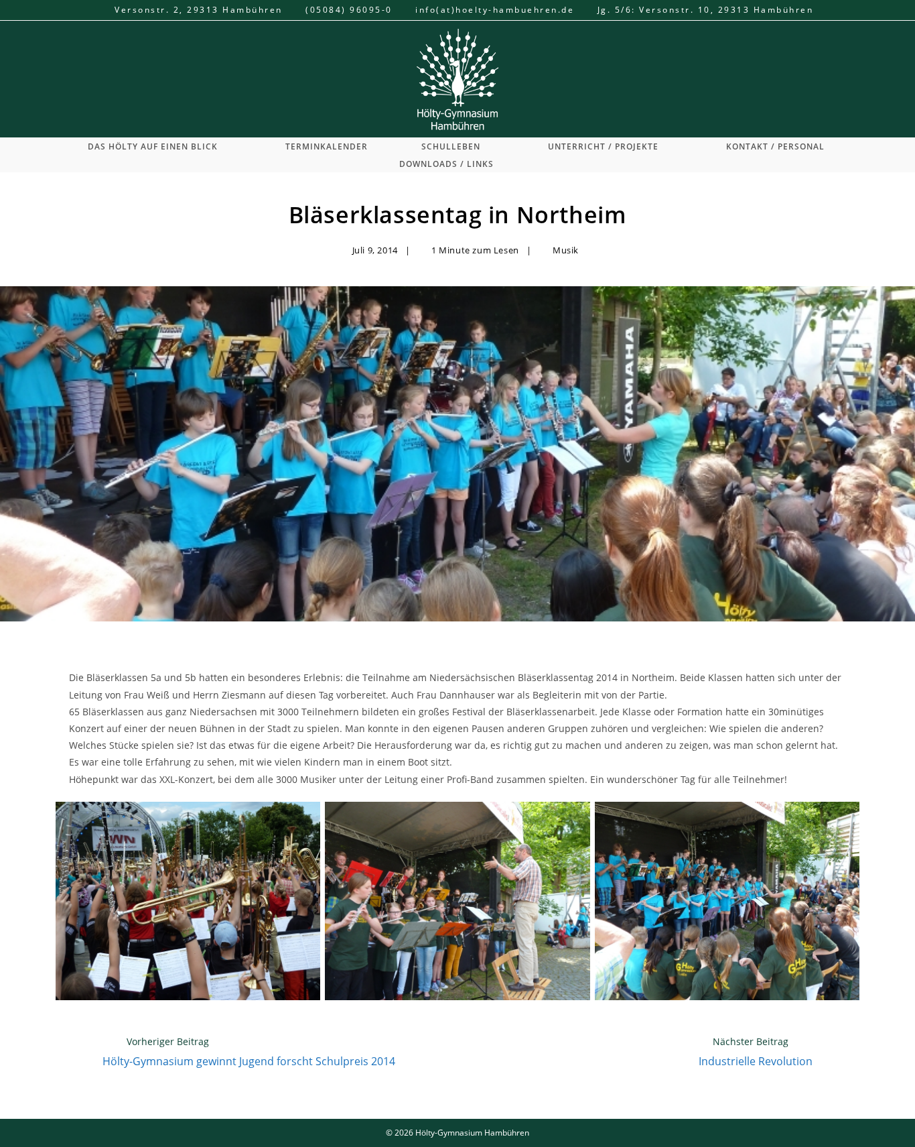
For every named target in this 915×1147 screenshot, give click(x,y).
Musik (566, 250)
